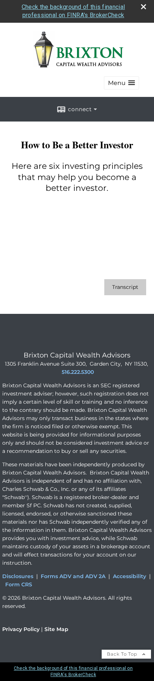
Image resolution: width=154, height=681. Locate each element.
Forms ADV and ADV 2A (73, 576)
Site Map (56, 629)
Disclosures (17, 576)
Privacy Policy (21, 629)
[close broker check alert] (144, 7)
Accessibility (129, 576)
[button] (121, 82)
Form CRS (18, 584)
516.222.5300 (78, 372)
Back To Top (123, 654)
